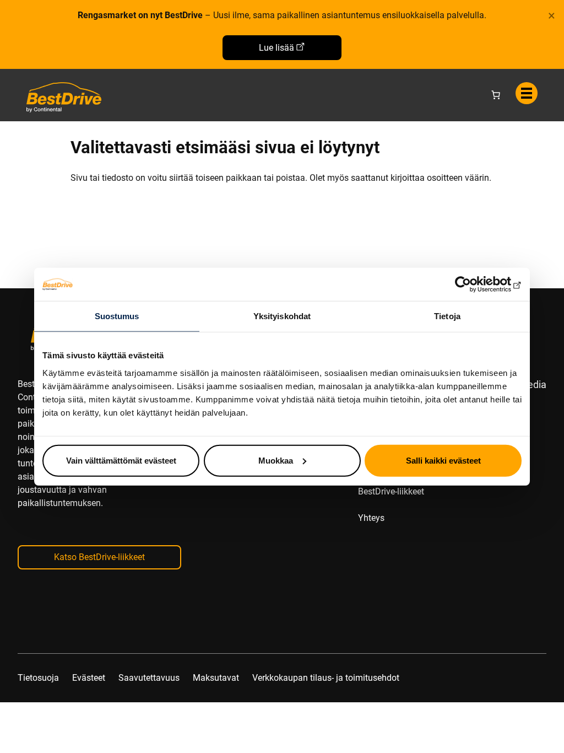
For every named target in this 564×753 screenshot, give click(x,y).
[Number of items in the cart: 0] (496, 95)
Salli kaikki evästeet (443, 460)
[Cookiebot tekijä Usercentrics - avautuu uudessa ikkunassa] (473, 284)
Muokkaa (275, 460)
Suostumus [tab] (117, 316)
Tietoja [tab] (447, 316)
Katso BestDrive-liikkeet (99, 557)
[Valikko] (527, 93)
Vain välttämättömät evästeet (121, 460)
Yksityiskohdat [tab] (282, 316)
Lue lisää (276, 47)
